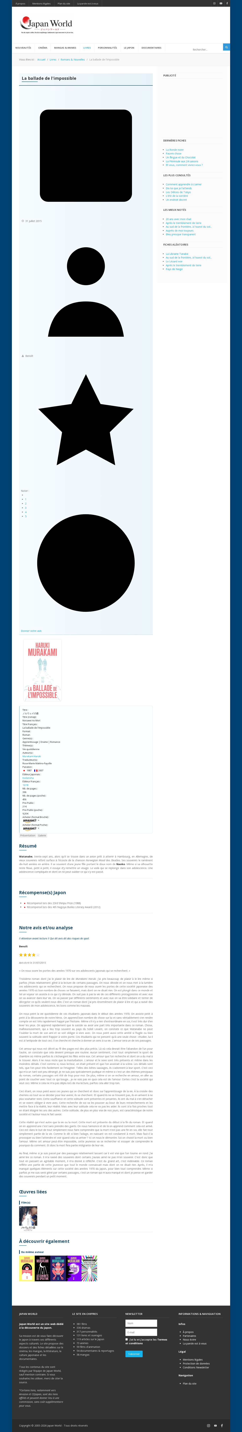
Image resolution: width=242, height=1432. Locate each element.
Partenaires (189, 1336)
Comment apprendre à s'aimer (184, 184)
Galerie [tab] (42, 835)
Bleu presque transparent (181, 234)
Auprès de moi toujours (179, 230)
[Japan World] (46, 25)
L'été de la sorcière (177, 195)
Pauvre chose (173, 153)
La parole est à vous (195, 1343)
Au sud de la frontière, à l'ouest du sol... (189, 226)
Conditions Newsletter (196, 1367)
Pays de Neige (174, 269)
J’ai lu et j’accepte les (146, 1341)
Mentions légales (193, 1359)
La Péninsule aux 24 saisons (182, 161)
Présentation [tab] (27, 835)
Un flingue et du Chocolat (181, 157)
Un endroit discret (176, 199)
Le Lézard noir (174, 261)
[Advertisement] (158, 19)
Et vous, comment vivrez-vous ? (184, 165)
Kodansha (28, 777)
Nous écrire (189, 1339)
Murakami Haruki (31, 756)
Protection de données (196, 1363)
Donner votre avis (31, 631)
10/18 (25, 785)
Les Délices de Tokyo (178, 192)
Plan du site (189, 1383)
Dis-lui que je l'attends (179, 188)
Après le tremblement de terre (183, 223)
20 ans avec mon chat (178, 219)
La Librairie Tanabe (177, 253)
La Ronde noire (175, 149)
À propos (188, 1332)
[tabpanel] (86, 1062)
